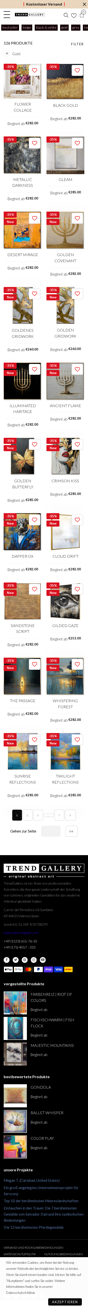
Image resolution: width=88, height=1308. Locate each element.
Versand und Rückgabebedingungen (33, 1247)
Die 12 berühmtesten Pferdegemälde (34, 1227)
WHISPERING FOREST (65, 703)
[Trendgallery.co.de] (29, 14)
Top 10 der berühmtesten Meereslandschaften (41, 1201)
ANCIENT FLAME (65, 405)
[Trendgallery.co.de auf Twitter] (16, 960)
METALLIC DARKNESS (22, 182)
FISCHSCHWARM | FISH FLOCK (52, 1022)
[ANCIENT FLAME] (65, 381)
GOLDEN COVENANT (65, 257)
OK (71, 831)
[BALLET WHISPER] (15, 1121)
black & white (46, 27)
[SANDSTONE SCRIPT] (23, 601)
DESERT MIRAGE (22, 254)
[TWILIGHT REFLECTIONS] (65, 752)
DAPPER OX (22, 556)
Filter (77, 44)
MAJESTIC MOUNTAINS (52, 1045)
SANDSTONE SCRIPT (23, 628)
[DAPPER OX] (23, 532)
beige (27, 27)
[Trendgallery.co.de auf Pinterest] (25, 960)
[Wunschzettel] (74, 14)
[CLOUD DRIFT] (65, 532)
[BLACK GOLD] (65, 82)
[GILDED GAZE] (65, 601)
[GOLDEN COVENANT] (65, 230)
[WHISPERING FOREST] (65, 676)
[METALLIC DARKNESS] (23, 155)
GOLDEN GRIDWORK (66, 333)
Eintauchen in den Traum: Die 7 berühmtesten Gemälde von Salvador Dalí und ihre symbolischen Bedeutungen (44, 1214)
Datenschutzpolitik (20, 1254)
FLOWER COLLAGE (23, 107)
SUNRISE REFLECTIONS (22, 779)
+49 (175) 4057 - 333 (19, 947)
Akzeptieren (65, 1302)
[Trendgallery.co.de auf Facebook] (7, 960)
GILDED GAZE (65, 625)
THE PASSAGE (22, 700)
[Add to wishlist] (34, 70)
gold (64, 27)
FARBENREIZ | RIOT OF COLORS (51, 997)
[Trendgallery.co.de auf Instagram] (34, 960)
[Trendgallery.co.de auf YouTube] (43, 960)
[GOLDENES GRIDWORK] (23, 306)
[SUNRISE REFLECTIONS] (23, 752)
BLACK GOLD (65, 105)
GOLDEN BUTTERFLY (22, 483)
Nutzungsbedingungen (63, 1254)
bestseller (10, 27)
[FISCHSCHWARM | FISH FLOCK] (15, 1028)
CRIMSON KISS (65, 480)
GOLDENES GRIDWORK (23, 333)
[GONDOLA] (15, 1095)
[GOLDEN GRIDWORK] (65, 306)
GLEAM (65, 179)
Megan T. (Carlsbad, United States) (32, 1180)
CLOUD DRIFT (65, 556)
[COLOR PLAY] (15, 1146)
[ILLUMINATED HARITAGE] (23, 381)
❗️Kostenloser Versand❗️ (44, 4)
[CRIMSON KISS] (65, 456)
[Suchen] (66, 15)
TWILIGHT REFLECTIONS (65, 779)
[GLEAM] (65, 155)
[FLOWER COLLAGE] (23, 81)
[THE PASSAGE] (23, 676)
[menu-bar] (8, 14)
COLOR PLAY (42, 1138)
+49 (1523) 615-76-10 (20, 941)
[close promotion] (84, 4)
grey (75, 27)
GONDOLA (41, 1087)
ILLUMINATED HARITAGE (23, 408)
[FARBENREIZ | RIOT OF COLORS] (15, 1002)
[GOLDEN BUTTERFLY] (23, 456)
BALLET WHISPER (47, 1112)
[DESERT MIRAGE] (23, 230)
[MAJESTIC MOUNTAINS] (15, 1054)
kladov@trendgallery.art (21, 933)
